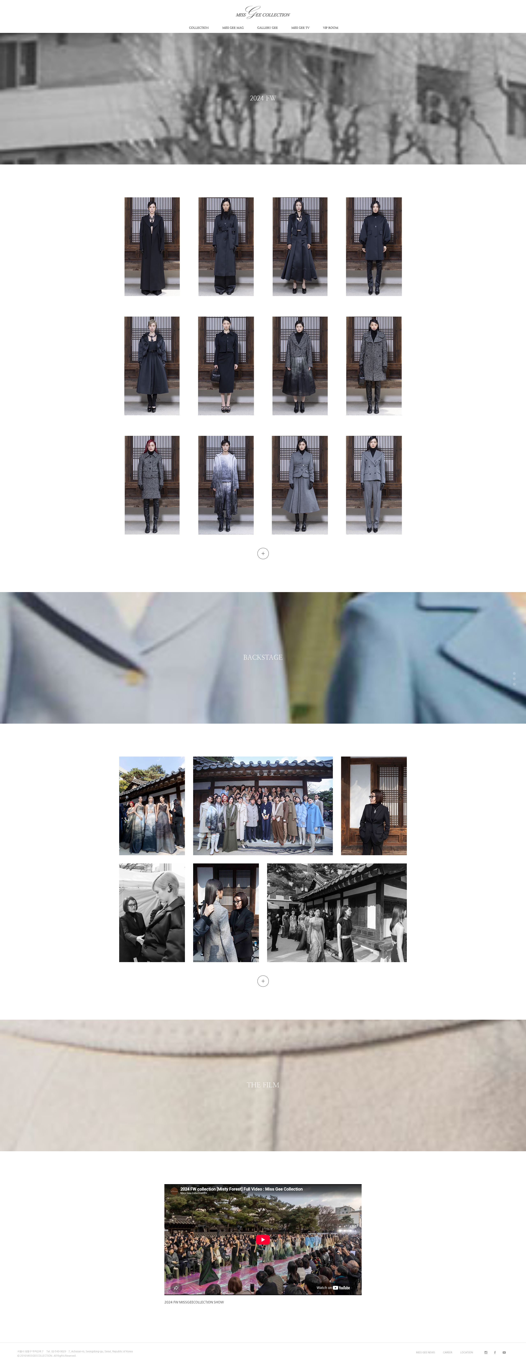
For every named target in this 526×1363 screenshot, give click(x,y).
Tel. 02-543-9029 (56, 1351)
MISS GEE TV (300, 27)
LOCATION (466, 1352)
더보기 (263, 551)
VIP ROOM (330, 27)
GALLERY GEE (267, 27)
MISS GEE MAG (233, 27)
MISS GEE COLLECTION (263, 7)
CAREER (447, 1352)
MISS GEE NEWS (425, 1352)
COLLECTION (199, 27)
